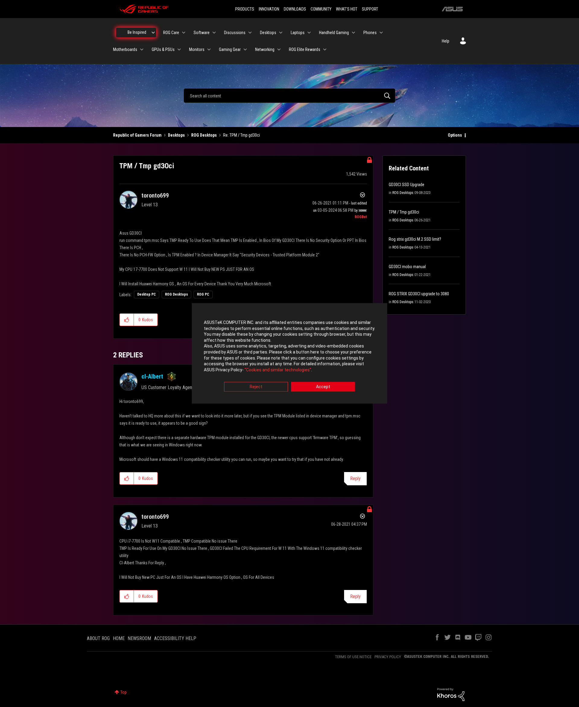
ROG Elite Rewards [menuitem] (304, 49)
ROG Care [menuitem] (171, 32)
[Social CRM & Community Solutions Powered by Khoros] (450, 694)
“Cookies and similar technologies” (278, 369)
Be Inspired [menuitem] (137, 32)
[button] (127, 320)
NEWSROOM (139, 638)
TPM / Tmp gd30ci (404, 212)
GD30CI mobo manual (407, 266)
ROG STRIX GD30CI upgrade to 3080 (419, 293)
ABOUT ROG (98, 638)
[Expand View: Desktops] (281, 32)
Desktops (176, 135)
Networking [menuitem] (264, 49)
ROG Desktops (204, 135)
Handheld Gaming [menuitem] (334, 32)
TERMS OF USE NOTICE (353, 657)
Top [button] (123, 692)
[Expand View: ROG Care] (184, 32)
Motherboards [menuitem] (125, 49)
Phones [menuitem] (370, 32)
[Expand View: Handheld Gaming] (353, 32)
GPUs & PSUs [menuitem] (163, 49)
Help (445, 41)
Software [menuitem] (202, 32)
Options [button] (455, 135)
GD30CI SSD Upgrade (406, 184)
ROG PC (203, 294)
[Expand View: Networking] (279, 49)
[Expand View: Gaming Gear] (245, 49)
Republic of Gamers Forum (137, 135)
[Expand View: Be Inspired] (153, 32)
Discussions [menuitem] (234, 32)
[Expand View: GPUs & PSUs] (179, 49)
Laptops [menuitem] (298, 32)
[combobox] (289, 95)
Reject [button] (256, 387)
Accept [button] (323, 387)
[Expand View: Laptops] (309, 32)
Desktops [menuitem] (268, 32)
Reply (355, 478)
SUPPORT (370, 9)
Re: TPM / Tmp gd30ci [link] (241, 135)
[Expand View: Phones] (381, 32)
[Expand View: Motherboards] (142, 49)
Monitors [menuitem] (196, 49)
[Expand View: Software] (214, 32)
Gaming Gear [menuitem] (230, 49)
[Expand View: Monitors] (209, 49)
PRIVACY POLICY (388, 657)
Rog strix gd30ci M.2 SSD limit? (415, 239)
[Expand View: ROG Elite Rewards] (325, 49)
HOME (119, 638)
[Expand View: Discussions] (250, 32)
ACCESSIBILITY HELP (175, 638)
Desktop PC (146, 294)
